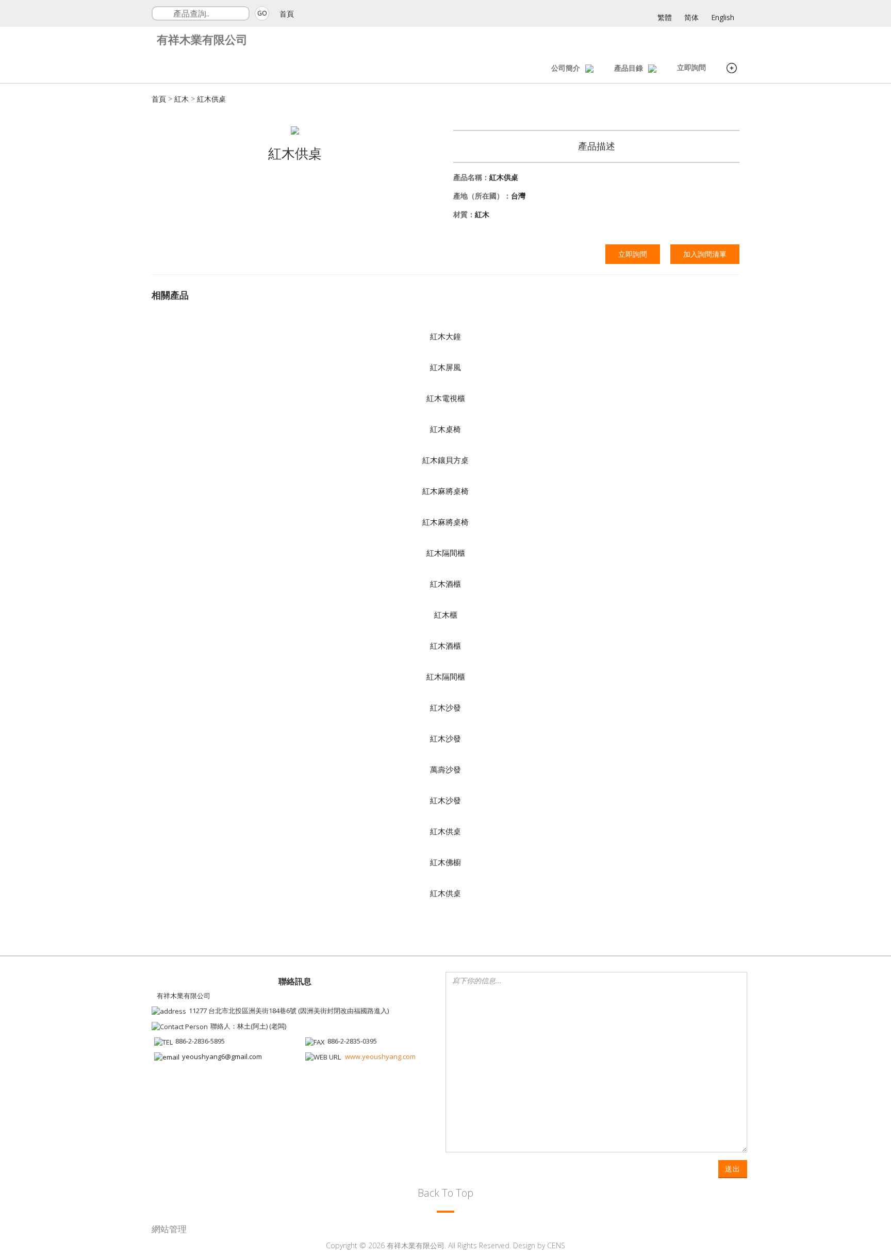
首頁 (286, 14)
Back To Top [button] (445, 1193)
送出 (732, 1169)
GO (262, 13)
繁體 (664, 17)
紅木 (181, 99)
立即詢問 (691, 67)
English (722, 17)
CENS (556, 1245)
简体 (691, 17)
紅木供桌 (211, 99)
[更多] (731, 69)
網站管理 (169, 1229)
